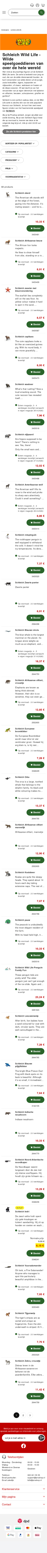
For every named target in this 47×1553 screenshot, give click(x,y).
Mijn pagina (8, 1496)
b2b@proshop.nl (35, 1480)
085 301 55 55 (34, 1475)
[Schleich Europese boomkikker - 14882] (8, 730)
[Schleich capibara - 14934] (8, 338)
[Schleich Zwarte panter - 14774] (8, 583)
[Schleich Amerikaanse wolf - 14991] (8, 486)
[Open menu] (4, 12)
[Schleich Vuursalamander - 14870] (8, 1267)
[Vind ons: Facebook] (23, 1445)
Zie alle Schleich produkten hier (21, 131)
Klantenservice (10, 1489)
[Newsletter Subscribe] (41, 1438)
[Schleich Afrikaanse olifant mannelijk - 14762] (8, 826)
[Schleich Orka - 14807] (8, 778)
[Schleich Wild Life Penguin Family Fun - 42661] (8, 968)
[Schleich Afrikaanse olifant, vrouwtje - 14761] (8, 681)
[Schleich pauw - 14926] (8, 921)
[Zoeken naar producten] (41, 12)
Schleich (10, 110)
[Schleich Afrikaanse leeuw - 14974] (8, 242)
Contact (6, 1504)
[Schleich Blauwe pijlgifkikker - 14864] (8, 1065)
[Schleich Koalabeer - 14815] (8, 873)
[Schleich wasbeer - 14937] (8, 385)
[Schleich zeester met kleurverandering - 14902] (8, 289)
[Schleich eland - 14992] (8, 194)
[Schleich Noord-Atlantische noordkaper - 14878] (8, 1161)
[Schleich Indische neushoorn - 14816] (8, 1113)
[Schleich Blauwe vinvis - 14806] (8, 631)
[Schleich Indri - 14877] (8, 1209)
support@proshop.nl (36, 1477)
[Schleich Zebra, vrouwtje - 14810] (8, 1362)
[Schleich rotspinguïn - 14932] (8, 536)
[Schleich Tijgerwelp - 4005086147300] (8, 1314)
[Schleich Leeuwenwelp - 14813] (8, 1017)
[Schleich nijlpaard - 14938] (8, 435)
